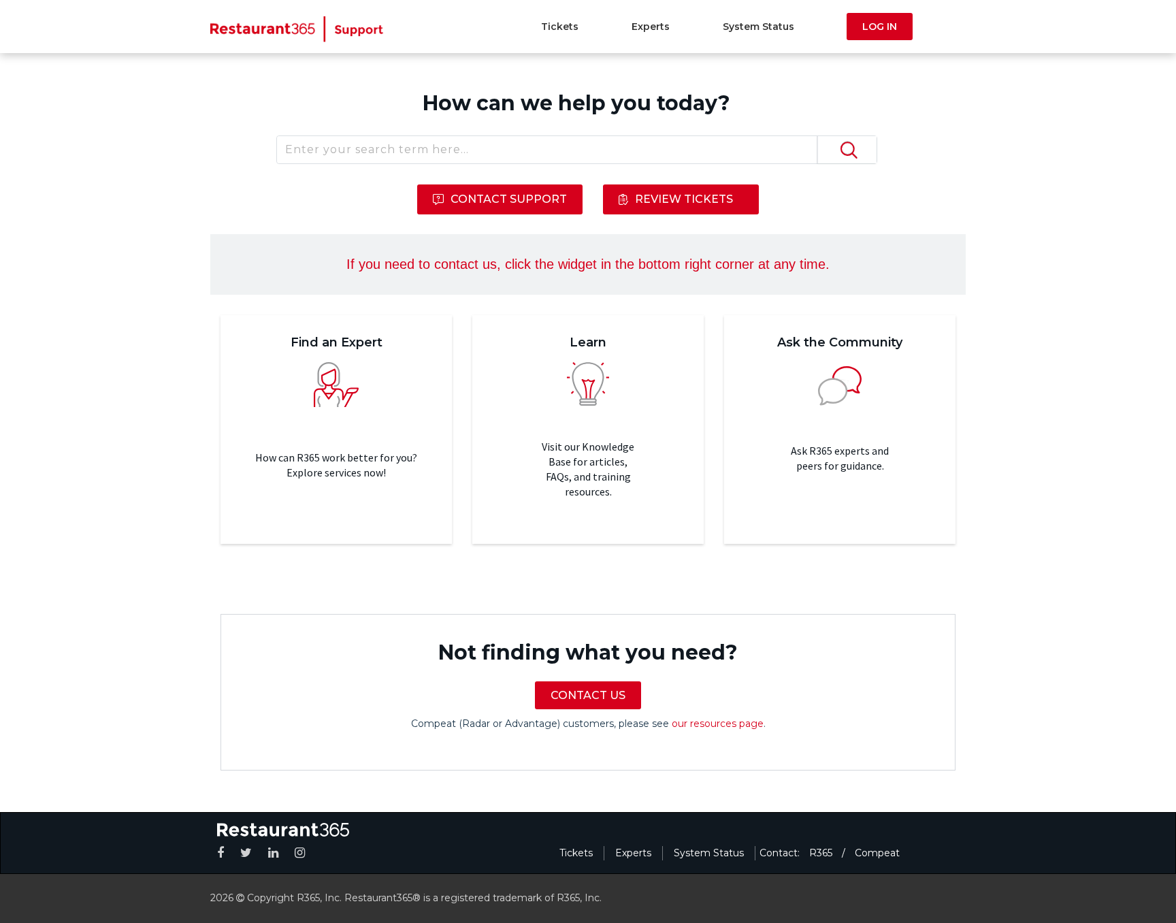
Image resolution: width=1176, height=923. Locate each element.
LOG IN (879, 26)
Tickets (559, 26)
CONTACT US (588, 695)
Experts (651, 26)
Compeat (877, 853)
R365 (820, 853)
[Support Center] (297, 28)
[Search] (847, 149)
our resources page (718, 723)
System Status (758, 26)
